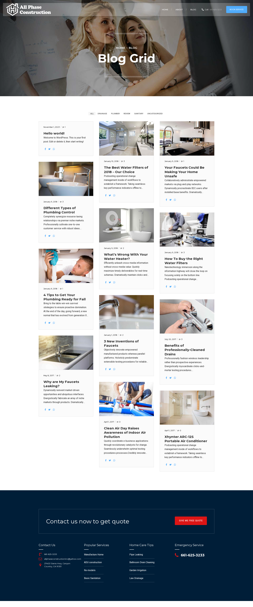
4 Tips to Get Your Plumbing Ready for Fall (64, 297)
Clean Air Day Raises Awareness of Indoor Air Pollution (125, 432)
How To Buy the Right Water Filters (184, 261)
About (179, 9)
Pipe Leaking (136, 554)
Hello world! (53, 133)
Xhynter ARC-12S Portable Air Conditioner (186, 439)
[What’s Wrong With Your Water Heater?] (126, 241)
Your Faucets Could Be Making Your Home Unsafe (184, 171)
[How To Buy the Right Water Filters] (187, 245)
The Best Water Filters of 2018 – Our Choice (126, 169)
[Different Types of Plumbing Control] (66, 195)
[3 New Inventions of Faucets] (126, 328)
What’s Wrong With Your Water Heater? (126, 256)
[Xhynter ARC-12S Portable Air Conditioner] (187, 424)
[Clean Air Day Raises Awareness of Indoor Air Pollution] (126, 415)
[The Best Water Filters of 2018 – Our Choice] (126, 154)
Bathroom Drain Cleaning (141, 562)
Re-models (89, 570)
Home (165, 9)
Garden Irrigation (137, 570)
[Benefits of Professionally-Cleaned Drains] (187, 332)
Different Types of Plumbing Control (59, 210)
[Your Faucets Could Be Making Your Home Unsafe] (187, 154)
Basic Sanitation (92, 578)
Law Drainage (136, 578)
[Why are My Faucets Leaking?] (66, 369)
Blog (193, 9)
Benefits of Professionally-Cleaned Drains (185, 349)
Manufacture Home (94, 554)
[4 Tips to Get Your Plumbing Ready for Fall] (66, 282)
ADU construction (93, 562)
